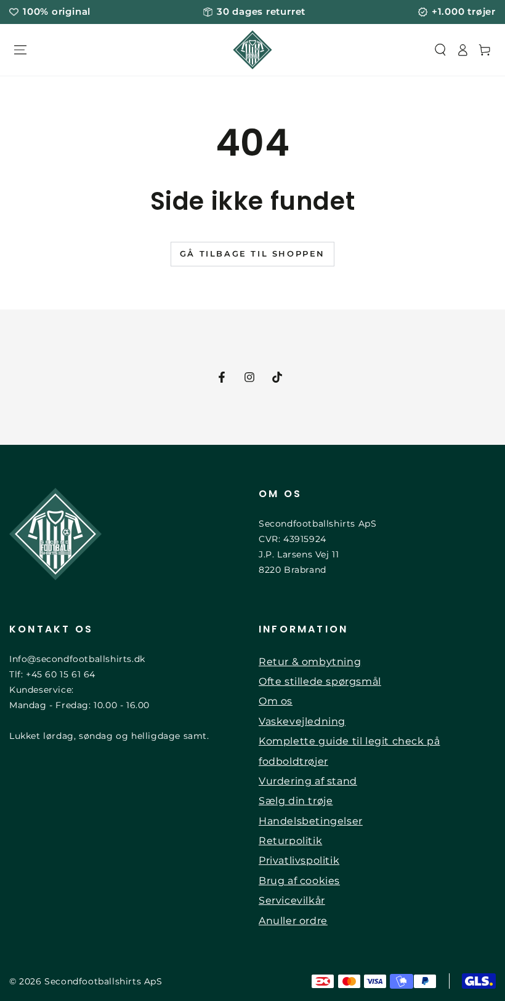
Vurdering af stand (308, 781)
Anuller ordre (293, 921)
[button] (440, 49)
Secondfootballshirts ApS (103, 981)
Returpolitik (290, 841)
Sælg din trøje (296, 801)
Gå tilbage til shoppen (252, 253)
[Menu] (20, 49)
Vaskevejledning (302, 721)
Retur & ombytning (310, 662)
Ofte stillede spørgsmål (320, 681)
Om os (276, 701)
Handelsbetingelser (311, 821)
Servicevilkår (292, 900)
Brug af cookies (299, 881)
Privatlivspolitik (299, 860)
